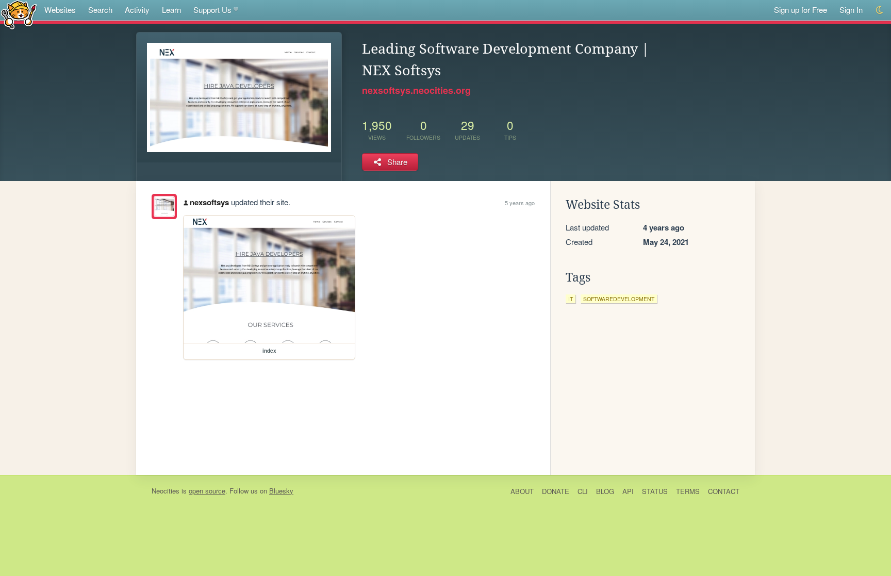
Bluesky (281, 491)
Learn (171, 9)
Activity (137, 9)
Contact (723, 491)
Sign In (851, 9)
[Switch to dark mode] (880, 10)
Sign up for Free (800, 9)
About (522, 491)
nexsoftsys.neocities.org (416, 90)
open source (207, 491)
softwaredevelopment (618, 299)
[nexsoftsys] (164, 206)
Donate (555, 491)
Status (655, 491)
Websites (60, 9)
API (628, 491)
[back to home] (19, 14)
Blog (605, 491)
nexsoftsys (209, 202)
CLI (583, 491)
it (570, 299)
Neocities (165, 491)
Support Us (212, 9)
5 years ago (520, 203)
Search (100, 9)
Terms (688, 491)
